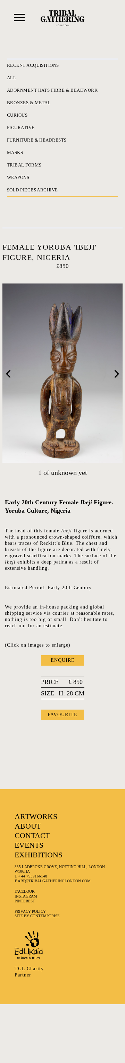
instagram (26, 896)
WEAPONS (18, 177)
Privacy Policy (30, 911)
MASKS (15, 152)
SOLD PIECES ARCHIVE (32, 189)
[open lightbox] (62, 373)
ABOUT (28, 826)
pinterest (25, 901)
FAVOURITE (62, 714)
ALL (11, 77)
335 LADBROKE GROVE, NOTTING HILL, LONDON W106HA (60, 869)
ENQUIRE (63, 660)
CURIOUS (17, 115)
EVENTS (29, 845)
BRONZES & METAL (29, 102)
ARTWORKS (36, 816)
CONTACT (32, 835)
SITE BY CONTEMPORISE (37, 916)
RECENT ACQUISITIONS (33, 65)
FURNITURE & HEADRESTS (37, 140)
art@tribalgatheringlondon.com (53, 881)
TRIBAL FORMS (24, 165)
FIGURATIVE (21, 127)
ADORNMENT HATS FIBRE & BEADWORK (52, 90)
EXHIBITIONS (38, 854)
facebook (25, 891)
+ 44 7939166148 (31, 876)
